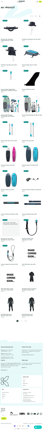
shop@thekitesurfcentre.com (28, 397)
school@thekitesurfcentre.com (28, 395)
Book (40, 1)
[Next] (28, 321)
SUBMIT (3, 418)
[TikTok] (38, 414)
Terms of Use (31, 423)
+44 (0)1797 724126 (27, 392)
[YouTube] (35, 414)
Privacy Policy (25, 423)
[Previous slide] (24, 28)
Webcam (3, 396)
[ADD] (39, 260)
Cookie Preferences (38, 423)
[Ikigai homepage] (18, 428)
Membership (25, 383)
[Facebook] (28, 414)
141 (25, 320)
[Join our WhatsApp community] (41, 414)
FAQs (3, 397)
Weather (3, 394)
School (24, 379)
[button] (36, 16)
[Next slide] (39, 28)
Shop (24, 381)
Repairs (24, 385)
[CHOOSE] (18, 285)
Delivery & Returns (5, 392)
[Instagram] (31, 414)
